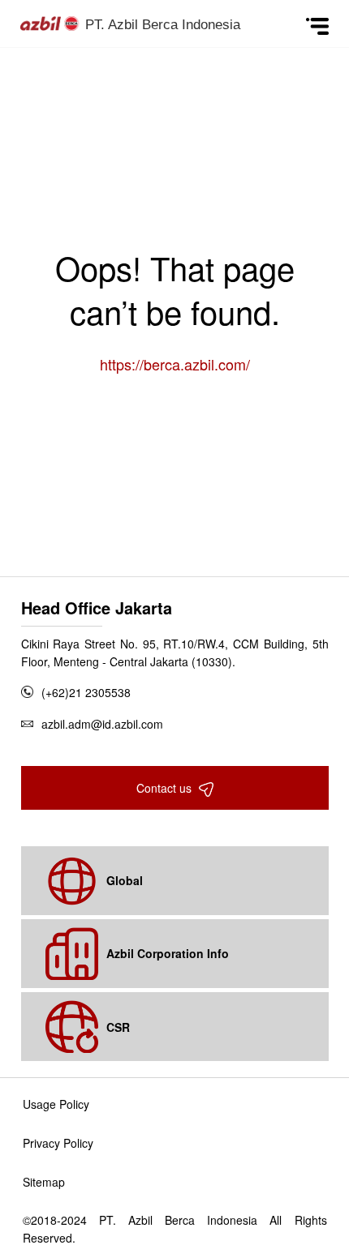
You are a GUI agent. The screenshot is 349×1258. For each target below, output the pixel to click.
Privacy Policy (58, 1143)
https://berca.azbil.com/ (175, 363)
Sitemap (44, 1182)
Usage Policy (56, 1104)
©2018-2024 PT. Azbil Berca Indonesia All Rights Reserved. (175, 1229)
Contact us (165, 788)
